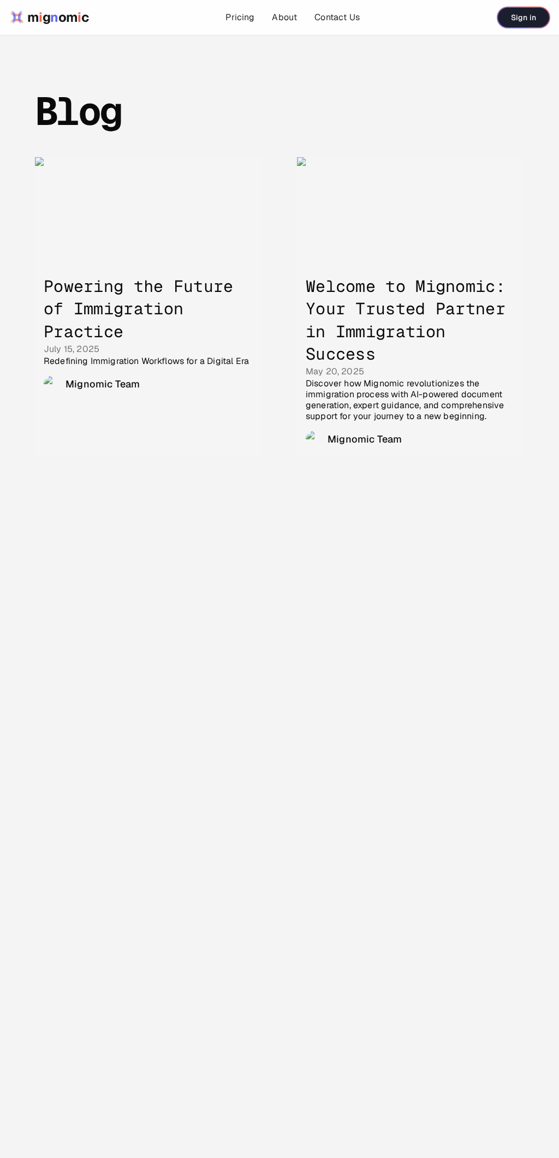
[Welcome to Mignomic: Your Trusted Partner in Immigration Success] (410, 212)
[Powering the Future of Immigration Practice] (148, 212)
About (284, 17)
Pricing (239, 17)
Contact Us (337, 17)
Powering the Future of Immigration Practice (139, 309)
